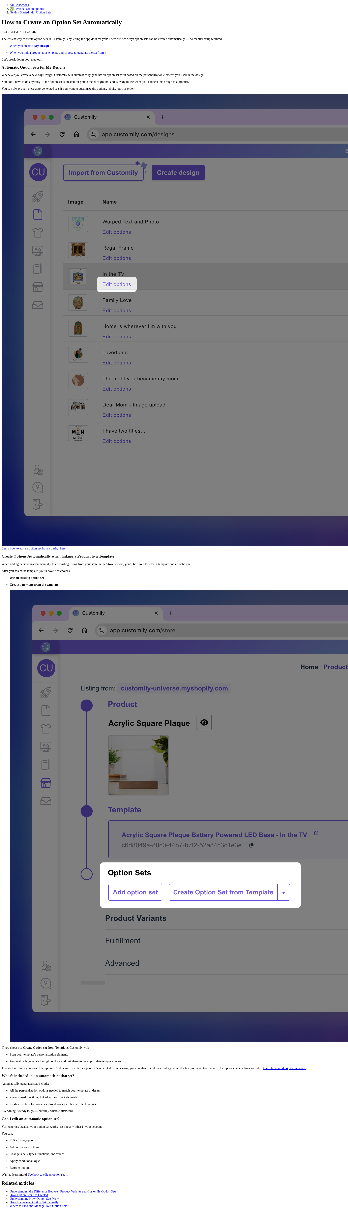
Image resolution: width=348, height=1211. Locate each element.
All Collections (19, 5)
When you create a (29, 45)
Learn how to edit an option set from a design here (33, 548)
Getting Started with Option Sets (30, 12)
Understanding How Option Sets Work (34, 1198)
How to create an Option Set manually (34, 1202)
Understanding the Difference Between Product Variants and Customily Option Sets (63, 1191)
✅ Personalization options (27, 8)
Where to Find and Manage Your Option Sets (38, 1206)
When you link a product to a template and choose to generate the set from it (58, 52)
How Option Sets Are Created (29, 1195)
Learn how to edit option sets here (284, 1068)
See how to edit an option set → (48, 1174)
